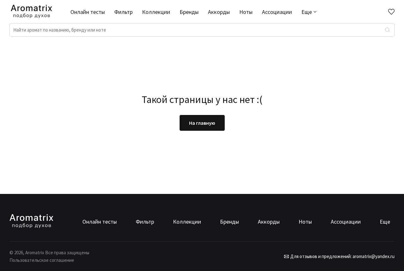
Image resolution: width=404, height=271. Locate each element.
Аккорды (219, 11)
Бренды (189, 11)
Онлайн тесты (87, 11)
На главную (202, 123)
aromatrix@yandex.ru (373, 256)
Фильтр (123, 11)
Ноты (245, 11)
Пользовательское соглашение (41, 260)
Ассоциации (277, 11)
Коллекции (156, 11)
